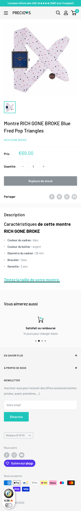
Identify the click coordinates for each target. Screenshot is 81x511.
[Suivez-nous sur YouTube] (21, 455)
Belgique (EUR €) (15, 435)
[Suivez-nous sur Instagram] (14, 455)
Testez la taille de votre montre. (32, 279)
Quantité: (10, 166)
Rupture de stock (40, 181)
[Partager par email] (74, 197)
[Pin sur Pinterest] (59, 197)
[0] (73, 12)
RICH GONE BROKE (15, 140)
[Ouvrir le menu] (6, 13)
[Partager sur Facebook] (52, 197)
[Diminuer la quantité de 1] (23, 166)
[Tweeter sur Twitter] (67, 197)
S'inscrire (16, 417)
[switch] (8, 505)
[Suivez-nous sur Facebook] (6, 455)
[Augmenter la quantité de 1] (44, 166)
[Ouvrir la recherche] (58, 13)
